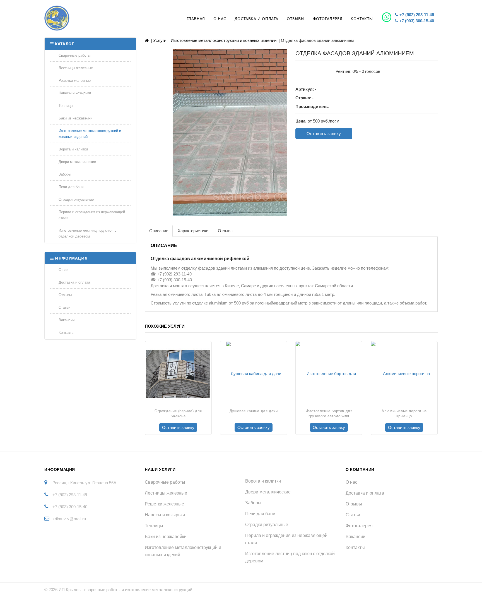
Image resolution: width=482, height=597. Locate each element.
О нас (219, 18)
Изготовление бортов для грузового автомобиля (329, 413)
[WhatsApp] (387, 17)
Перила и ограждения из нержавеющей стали (92, 215)
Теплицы (66, 106)
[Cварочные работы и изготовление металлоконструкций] (81, 18)
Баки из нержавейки (75, 118)
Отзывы (296, 18)
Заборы (65, 174)
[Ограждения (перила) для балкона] (178, 373)
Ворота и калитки (73, 149)
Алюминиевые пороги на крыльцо (404, 413)
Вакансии (66, 320)
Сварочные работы (74, 55)
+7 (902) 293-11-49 (416, 14)
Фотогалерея (328, 18)
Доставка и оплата (256, 18)
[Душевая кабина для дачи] (253, 373)
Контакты (362, 18)
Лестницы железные (76, 68)
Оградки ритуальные (76, 199)
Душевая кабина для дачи (254, 411)
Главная (196, 18)
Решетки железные (75, 80)
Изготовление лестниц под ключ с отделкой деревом (88, 233)
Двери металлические (77, 162)
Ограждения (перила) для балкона (178, 413)
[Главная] (147, 40)
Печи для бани (71, 187)
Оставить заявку (324, 133)
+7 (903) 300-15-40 (416, 20)
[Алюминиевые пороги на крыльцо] (404, 373)
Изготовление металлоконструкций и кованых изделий (90, 134)
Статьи (64, 307)
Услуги (159, 40)
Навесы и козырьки (75, 93)
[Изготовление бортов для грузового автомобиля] (329, 373)
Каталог (64, 43)
